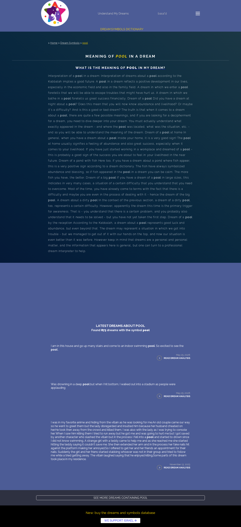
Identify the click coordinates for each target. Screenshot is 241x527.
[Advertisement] (120, 289)
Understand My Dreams (113, 13)
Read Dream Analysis (177, 358)
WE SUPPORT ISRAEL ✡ (120, 520)
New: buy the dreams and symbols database (120, 513)
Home (54, 42)
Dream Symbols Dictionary (121, 29)
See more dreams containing (120, 497)
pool (85, 42)
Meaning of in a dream (120, 56)
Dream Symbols (70, 42)
